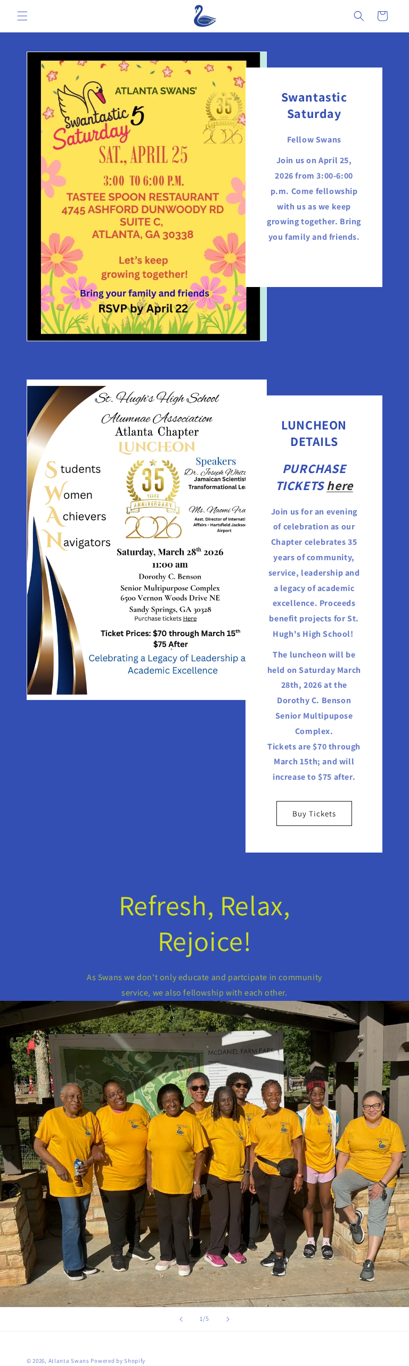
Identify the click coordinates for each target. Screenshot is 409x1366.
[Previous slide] (181, 1319)
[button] (22, 16)
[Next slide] (228, 1319)
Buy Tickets (314, 813)
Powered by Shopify (118, 1360)
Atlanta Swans (68, 1360)
